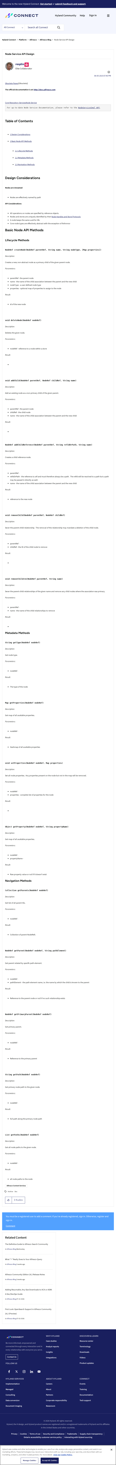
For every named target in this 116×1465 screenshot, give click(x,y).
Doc (16, 1191)
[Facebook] (9, 1371)
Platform (23, 39)
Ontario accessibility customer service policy (43, 1437)
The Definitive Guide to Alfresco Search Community (26, 1244)
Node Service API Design (19, 54)
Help (82, 15)
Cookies (23, 1434)
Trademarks (72, 1434)
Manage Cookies (29, 1460)
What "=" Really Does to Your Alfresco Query (23, 1259)
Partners (49, 1395)
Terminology (85, 1346)
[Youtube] (39, 1371)
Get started (46, 4)
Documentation (86, 1395)
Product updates (87, 1363)
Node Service (31, 102)
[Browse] (108, 15)
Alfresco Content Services (16, 1186)
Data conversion (13, 1400)
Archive (10, 1191)
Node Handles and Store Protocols (66, 216)
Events (82, 1383)
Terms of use (35, 1434)
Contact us (11, 1357)
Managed (9, 1389)
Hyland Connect (9, 39)
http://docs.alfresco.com (44, 89)
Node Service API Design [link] (64, 39)
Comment (10, 1226)
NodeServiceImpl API (89, 108)
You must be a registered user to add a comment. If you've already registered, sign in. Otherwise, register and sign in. (57, 1218)
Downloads (84, 1352)
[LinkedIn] (31, 1371)
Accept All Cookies (49, 1460)
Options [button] (108, 72)
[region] (58, 1455)
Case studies (51, 1341)
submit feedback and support (70, 4)
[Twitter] (16, 1371)
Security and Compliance (53, 1434)
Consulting (10, 1395)
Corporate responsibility (56, 1400)
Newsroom (50, 1406)
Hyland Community (65, 15)
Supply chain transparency (91, 1434)
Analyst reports (52, 1346)
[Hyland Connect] (21, 15)
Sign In (93, 15)
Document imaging (14, 1406)
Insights (49, 1352)
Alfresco (33, 39)
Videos (82, 1357)
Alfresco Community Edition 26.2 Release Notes (25, 1274)
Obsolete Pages (11, 83)
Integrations (51, 1357)
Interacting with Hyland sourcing (78, 1437)
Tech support (85, 1400)
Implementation (13, 1383)
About (48, 1389)
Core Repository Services (15, 102)
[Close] (111, 1450)
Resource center (86, 1341)
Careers (49, 1383)
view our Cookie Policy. (62, 1455)
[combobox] (44, 27)
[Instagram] (24, 1371)
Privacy (14, 1434)
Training (83, 1389)
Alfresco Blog (45, 39)
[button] (8, 1200)
